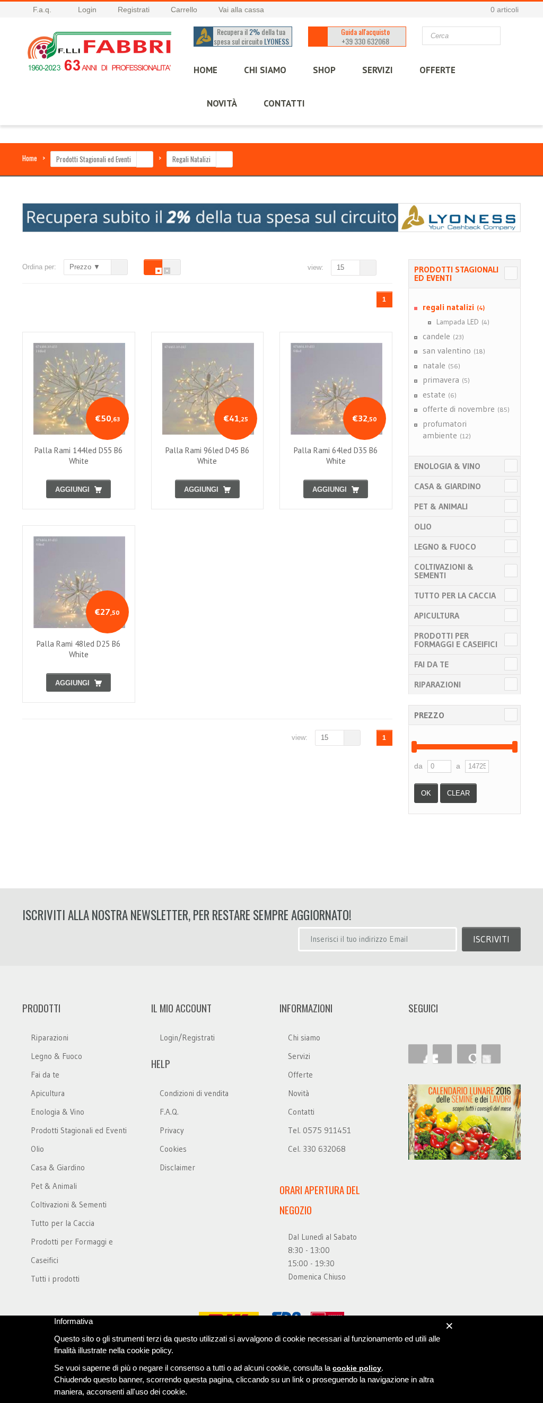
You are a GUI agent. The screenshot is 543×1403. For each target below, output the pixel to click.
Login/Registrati (187, 1038)
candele (443, 336)
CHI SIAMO (265, 70)
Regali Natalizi (191, 159)
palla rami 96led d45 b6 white (207, 455)
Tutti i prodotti (55, 1279)
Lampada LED (462, 322)
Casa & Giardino (447, 486)
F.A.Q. (169, 1112)
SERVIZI (377, 70)
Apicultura (436, 615)
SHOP (324, 70)
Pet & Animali (441, 506)
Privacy (172, 1130)
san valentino (454, 350)
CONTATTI (284, 103)
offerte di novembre (466, 408)
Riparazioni (437, 684)
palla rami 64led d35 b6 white (336, 455)
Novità (222, 103)
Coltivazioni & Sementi (444, 570)
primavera (446, 379)
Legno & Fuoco (445, 546)
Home (29, 158)
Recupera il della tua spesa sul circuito (251, 36)
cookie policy (356, 1368)
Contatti (301, 1112)
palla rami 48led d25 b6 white (78, 649)
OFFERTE (437, 70)
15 (340, 267)
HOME (205, 70)
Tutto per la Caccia (455, 595)
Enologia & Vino (447, 466)
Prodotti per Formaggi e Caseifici (455, 639)
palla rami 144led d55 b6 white (78, 455)
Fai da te (431, 664)
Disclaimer (177, 1167)
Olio (423, 526)
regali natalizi (454, 307)
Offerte (300, 1075)
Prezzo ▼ (84, 267)
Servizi (299, 1056)
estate (440, 394)
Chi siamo (304, 1038)
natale (441, 365)
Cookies (173, 1149)
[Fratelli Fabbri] (100, 53)
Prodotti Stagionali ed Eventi (93, 159)
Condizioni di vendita (194, 1093)
